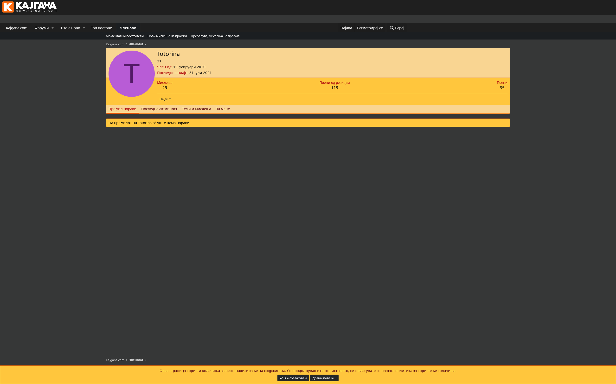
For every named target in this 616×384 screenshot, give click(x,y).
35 (502, 87)
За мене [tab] (223, 108)
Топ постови (101, 27)
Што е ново (70, 27)
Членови (128, 27)
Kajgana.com (16, 27)
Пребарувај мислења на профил (215, 36)
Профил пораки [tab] (122, 108)
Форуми (42, 27)
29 (164, 87)
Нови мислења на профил (167, 36)
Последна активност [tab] (159, 108)
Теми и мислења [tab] (196, 108)
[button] (52, 27)
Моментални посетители (125, 36)
